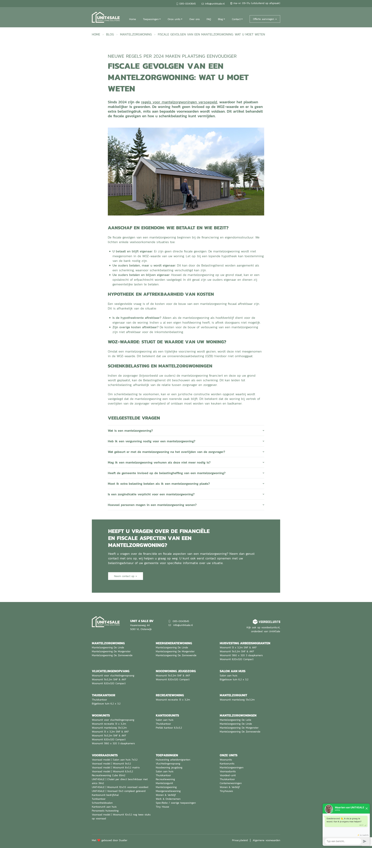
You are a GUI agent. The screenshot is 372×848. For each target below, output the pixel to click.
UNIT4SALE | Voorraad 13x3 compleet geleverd (118, 791)
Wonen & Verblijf (166, 795)
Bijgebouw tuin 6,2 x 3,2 (234, 679)
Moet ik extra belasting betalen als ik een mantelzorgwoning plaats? (159, 483)
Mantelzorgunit (164, 783)
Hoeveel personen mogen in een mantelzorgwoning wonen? (152, 504)
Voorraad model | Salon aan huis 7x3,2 (114, 759)
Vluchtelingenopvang (168, 763)
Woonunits (226, 759)
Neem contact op (124, 576)
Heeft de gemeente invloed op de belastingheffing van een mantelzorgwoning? (167, 473)
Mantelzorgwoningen (231, 767)
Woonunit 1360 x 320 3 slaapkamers (241, 655)
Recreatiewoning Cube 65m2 (108, 775)
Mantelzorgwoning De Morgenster (111, 651)
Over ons (194, 19)
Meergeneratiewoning (168, 791)
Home (132, 19)
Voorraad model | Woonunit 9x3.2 (111, 763)
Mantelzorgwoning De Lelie (235, 720)
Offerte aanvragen (263, 19)
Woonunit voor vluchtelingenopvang (113, 675)
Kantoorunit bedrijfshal (105, 795)
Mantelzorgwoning (136, 34)
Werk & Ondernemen (168, 799)
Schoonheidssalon (102, 803)
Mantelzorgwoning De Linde (108, 647)
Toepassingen (151, 19)
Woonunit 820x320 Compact (236, 659)
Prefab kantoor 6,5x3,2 (169, 727)
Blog (220, 19)
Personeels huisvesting (105, 810)
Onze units (174, 19)
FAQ (209, 19)
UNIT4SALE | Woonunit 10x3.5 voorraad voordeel (120, 787)
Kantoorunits (227, 763)
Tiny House (162, 806)
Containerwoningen (231, 783)
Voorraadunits (228, 771)
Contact (236, 19)
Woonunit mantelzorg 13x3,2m (237, 699)
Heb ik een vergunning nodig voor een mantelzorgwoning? (151, 441)
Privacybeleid (240, 840)
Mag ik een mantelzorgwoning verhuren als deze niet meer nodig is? (159, 462)
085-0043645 (187, 3)
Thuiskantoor (99, 699)
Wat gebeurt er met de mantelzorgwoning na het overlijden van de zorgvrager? (166, 451)
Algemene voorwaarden (266, 840)
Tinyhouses (226, 791)
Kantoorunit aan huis (104, 806)
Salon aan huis (228, 675)
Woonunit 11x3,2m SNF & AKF (237, 651)
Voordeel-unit (228, 775)
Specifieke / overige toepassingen (176, 803)
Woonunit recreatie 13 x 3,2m (173, 699)
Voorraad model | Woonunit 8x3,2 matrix (116, 767)
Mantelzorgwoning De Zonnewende (112, 655)
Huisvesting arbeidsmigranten (173, 759)
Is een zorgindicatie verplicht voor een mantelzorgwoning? (151, 494)
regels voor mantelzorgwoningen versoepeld (179, 102)
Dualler (123, 840)
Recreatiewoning (165, 779)
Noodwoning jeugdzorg (169, 767)
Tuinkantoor (98, 799)
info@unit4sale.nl (215, 3)
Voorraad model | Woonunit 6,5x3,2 (112, 771)
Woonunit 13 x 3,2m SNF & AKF (238, 647)
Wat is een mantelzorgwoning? (130, 430)
